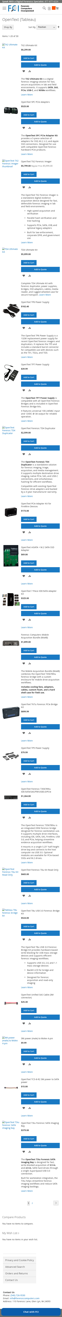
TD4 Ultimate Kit (29, 249)
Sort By (32, 27)
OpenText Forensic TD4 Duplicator (38, 428)
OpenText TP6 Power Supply (35, 302)
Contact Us (11, 1280)
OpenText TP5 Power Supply (35, 748)
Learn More (27, 94)
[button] (23, 71)
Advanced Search (15, 1266)
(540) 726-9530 (18, 1295)
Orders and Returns (16, 1273)
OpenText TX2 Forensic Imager (36, 161)
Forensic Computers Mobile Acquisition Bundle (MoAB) (35, 636)
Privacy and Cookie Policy (19, 1260)
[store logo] (21, 8)
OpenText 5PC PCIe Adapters (35, 102)
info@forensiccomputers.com (24, 1298)
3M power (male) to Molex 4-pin (37, 1038)
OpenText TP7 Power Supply (35, 364)
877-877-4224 (51, 1)
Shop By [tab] (8, 27)
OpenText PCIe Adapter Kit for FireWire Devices (36, 505)
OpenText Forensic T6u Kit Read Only (39, 869)
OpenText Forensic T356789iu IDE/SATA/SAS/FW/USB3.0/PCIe (36, 790)
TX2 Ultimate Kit (29, 45)
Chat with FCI (31, 1311)
